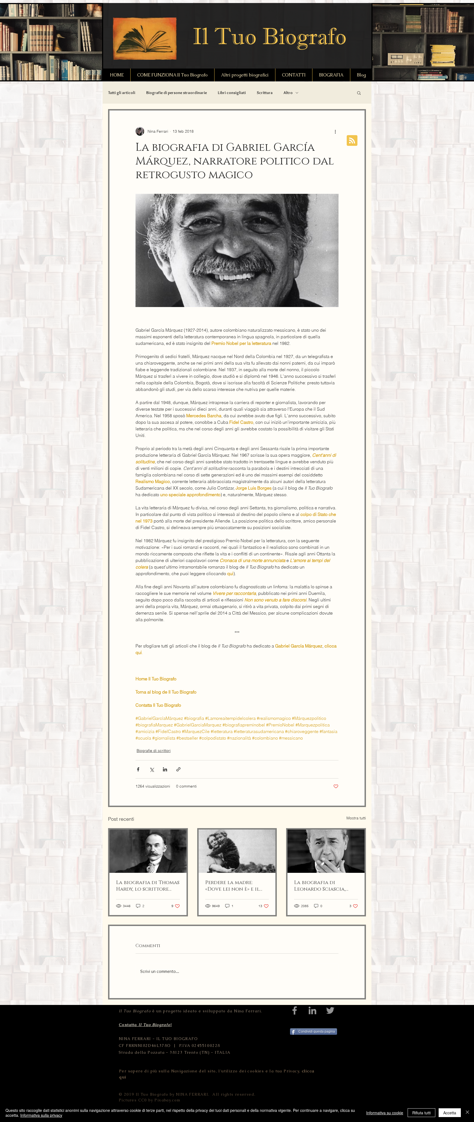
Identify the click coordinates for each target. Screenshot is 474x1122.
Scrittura (265, 92)
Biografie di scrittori (154, 750)
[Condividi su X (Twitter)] (151, 769)
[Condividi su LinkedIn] (165, 769)
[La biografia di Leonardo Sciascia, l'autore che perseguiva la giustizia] (326, 851)
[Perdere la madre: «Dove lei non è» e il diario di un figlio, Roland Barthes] (237, 851)
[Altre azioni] (335, 131)
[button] (359, 92)
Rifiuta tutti (421, 1112)
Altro (288, 92)
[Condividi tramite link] (178, 769)
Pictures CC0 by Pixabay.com (149, 1100)
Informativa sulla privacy (41, 1115)
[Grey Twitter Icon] (330, 1010)
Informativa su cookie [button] (384, 1112)
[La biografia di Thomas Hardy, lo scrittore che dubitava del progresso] (148, 851)
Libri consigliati (232, 92)
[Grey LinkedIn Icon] (312, 1010)
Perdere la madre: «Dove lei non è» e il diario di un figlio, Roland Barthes (232, 886)
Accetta (449, 1112)
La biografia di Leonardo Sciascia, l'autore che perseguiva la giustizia (325, 886)
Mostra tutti (356, 818)
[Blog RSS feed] (352, 140)
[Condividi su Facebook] (138, 769)
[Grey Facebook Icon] (294, 1010)
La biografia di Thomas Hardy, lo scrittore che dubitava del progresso (147, 886)
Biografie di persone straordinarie (176, 92)
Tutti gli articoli (121, 92)
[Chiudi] (467, 1113)
